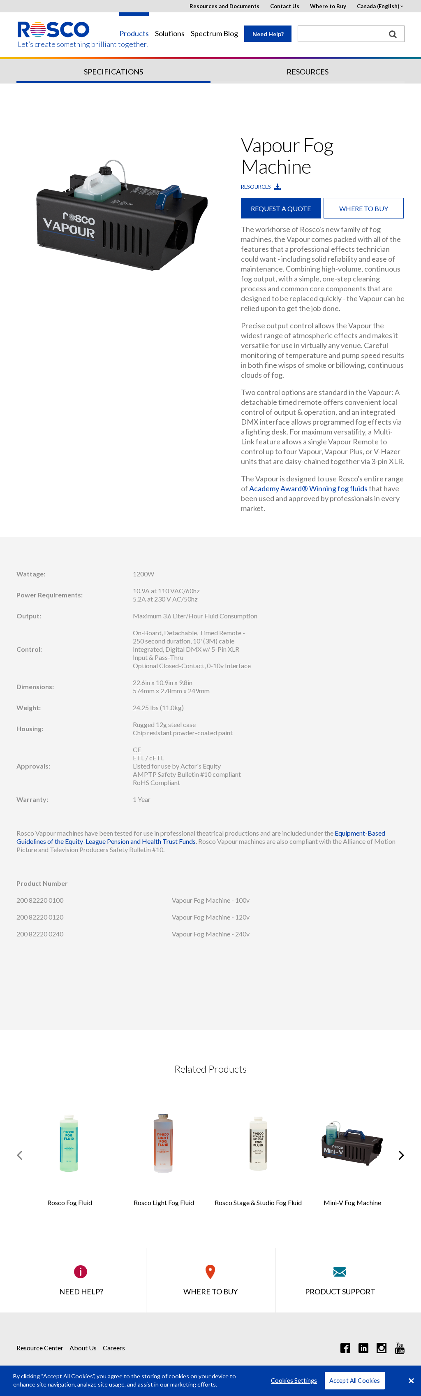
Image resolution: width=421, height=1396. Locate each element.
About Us (83, 1348)
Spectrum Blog (214, 33)
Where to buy (363, 208)
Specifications (113, 71)
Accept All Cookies (354, 1380)
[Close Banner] (411, 1380)
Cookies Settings (294, 1380)
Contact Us (284, 6)
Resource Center (39, 1348)
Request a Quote (281, 208)
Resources (307, 71)
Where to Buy (328, 6)
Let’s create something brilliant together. (54, 44)
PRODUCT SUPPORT (340, 1291)
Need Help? (268, 33)
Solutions (170, 33)
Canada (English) (378, 6)
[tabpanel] (121, 216)
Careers (114, 1348)
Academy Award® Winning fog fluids (308, 488)
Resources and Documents (224, 6)
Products (134, 33)
